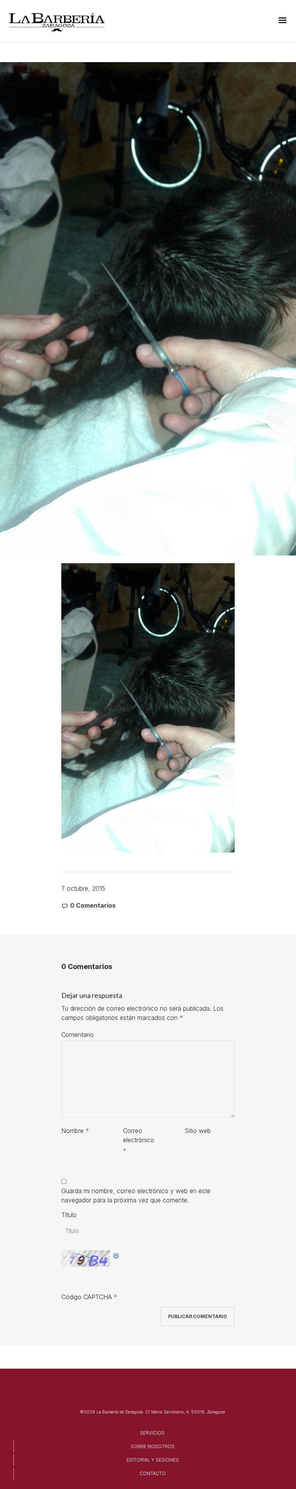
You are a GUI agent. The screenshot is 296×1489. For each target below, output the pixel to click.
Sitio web (198, 1130)
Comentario (77, 1034)
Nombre (72, 1130)
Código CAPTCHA (86, 1297)
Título (69, 1215)
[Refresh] (116, 1255)
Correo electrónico (138, 1135)
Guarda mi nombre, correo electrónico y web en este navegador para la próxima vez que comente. (135, 1195)
